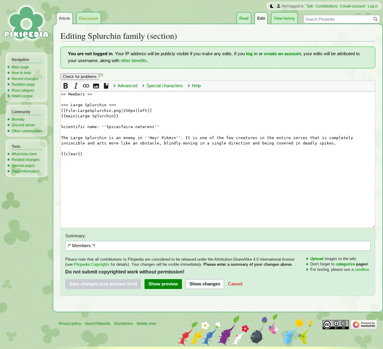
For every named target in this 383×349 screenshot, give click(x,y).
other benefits (134, 60)
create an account (282, 53)
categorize (345, 264)
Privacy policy (70, 324)
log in (252, 53)
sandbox (362, 269)
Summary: (75, 235)
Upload (316, 258)
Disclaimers (123, 324)
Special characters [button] (164, 85)
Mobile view (146, 324)
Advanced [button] (127, 85)
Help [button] (196, 85)
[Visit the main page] (26, 24)
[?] (101, 75)
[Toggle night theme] (272, 6)
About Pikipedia (97, 324)
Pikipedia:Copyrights (92, 264)
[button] (66, 86)
